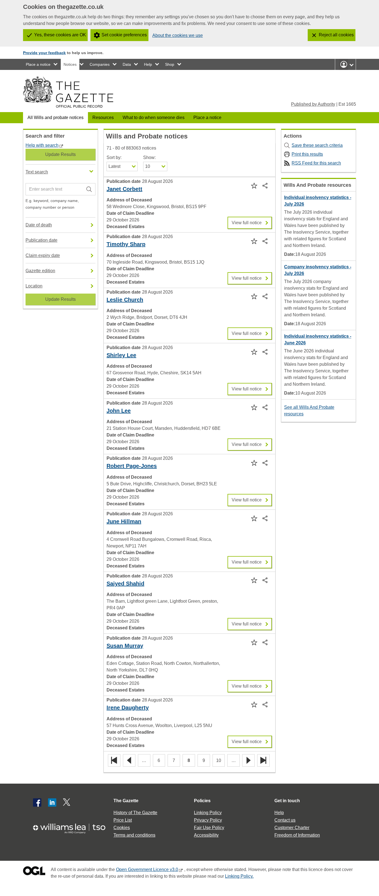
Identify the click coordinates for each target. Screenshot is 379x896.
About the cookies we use (177, 35)
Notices (70, 64)
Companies (100, 64)
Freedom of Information (297, 835)
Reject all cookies (336, 34)
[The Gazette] (68, 92)
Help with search (42, 145)
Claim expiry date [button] (43, 255)
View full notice (247, 221)
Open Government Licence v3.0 (147, 869)
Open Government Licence (34, 872)
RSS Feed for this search (316, 163)
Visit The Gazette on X (67, 802)
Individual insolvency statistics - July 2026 (317, 200)
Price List (122, 820)
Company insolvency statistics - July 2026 (317, 270)
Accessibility (206, 835)
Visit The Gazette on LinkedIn (52, 802)
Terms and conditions (134, 835)
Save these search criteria (317, 145)
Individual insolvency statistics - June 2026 (317, 339)
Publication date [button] (41, 240)
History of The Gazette (135, 812)
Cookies (121, 827)
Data (127, 64)
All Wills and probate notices (55, 117)
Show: (149, 157)
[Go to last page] (263, 760)
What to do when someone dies (154, 117)
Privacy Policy (208, 820)
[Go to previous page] (129, 760)
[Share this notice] (265, 185)
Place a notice (38, 64)
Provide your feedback (44, 53)
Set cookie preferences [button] (124, 34)
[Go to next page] (248, 760)
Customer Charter (291, 827)
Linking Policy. (239, 876)
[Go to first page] (114, 760)
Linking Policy (208, 812)
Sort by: (114, 157)
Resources (103, 117)
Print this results (307, 154)
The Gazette (125, 800)
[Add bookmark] (253, 185)
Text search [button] (37, 172)
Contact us (284, 820)
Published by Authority (313, 104)
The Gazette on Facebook (37, 802)
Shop (169, 64)
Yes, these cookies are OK (60, 34)
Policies (202, 800)
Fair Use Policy (209, 827)
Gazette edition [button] (40, 270)
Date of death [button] (39, 225)
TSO (72, 827)
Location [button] (34, 286)
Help (148, 64)
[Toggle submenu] (56, 64)
